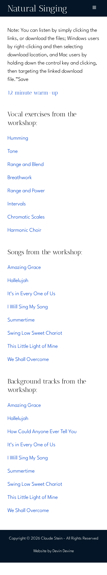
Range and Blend (25, 164)
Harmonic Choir (24, 230)
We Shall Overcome (28, 359)
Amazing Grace (24, 267)
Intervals (16, 204)
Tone (12, 151)
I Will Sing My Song (27, 307)
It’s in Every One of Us (31, 293)
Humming (17, 138)
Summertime (21, 320)
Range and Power (26, 191)
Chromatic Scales (26, 217)
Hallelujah (17, 280)
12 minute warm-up (32, 92)
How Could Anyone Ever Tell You (42, 431)
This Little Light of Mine (32, 346)
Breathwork (19, 177)
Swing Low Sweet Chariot (34, 333)
